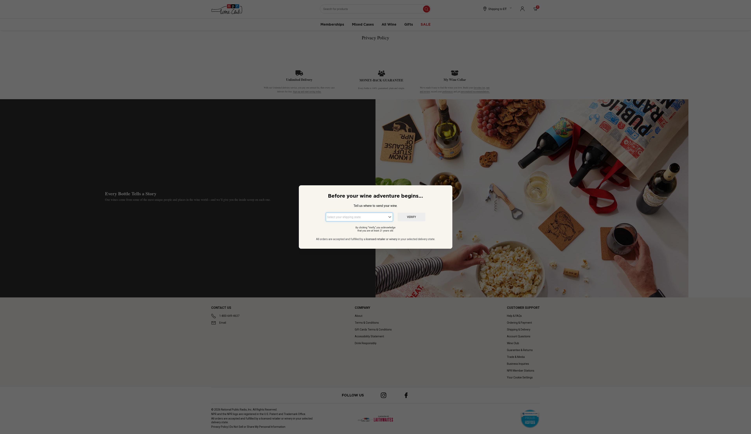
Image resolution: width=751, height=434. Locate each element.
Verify (411, 217)
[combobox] (359, 217)
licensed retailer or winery (381, 239)
